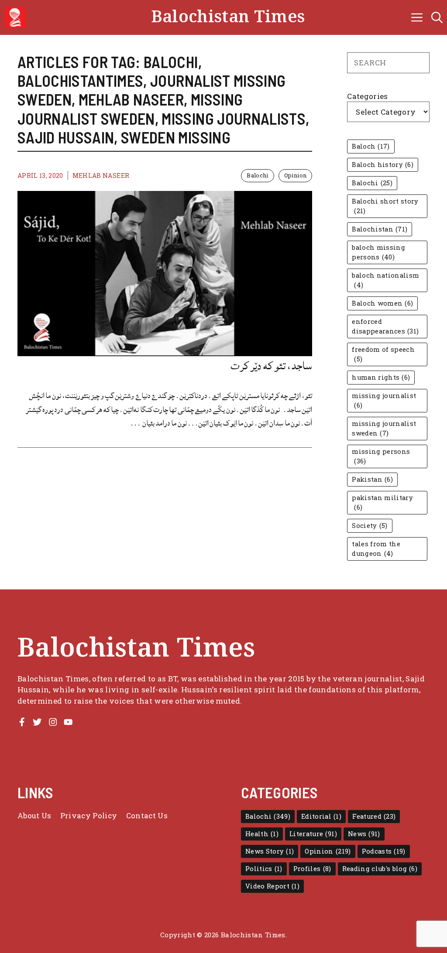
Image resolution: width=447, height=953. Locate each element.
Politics (263, 869)
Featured (373, 816)
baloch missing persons (378, 252)
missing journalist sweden (384, 428)
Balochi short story (385, 206)
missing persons (381, 456)
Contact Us (147, 815)
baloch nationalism (385, 280)
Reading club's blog (380, 869)
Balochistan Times (228, 17)
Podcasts (384, 851)
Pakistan (372, 479)
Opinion (295, 175)
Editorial (321, 816)
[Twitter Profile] (37, 722)
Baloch (370, 146)
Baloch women (382, 303)
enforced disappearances (385, 326)
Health (262, 834)
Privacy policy (88, 815)
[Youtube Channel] (68, 722)
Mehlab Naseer (100, 175)
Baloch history (382, 164)
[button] (437, 17)
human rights (381, 377)
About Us (34, 815)
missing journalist (384, 400)
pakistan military (382, 502)
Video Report (272, 886)
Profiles (312, 869)
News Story (269, 851)
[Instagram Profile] (52, 722)
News (364, 834)
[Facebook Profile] (21, 722)
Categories (367, 96)
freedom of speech (383, 354)
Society (369, 525)
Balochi (257, 175)
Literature (313, 834)
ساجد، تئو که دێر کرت (271, 365)
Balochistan (379, 229)
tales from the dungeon (376, 549)
